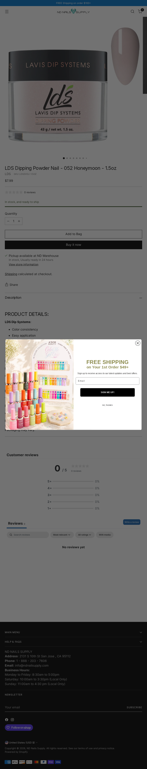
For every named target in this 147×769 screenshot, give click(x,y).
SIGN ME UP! (107, 392)
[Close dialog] (137, 343)
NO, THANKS (107, 405)
